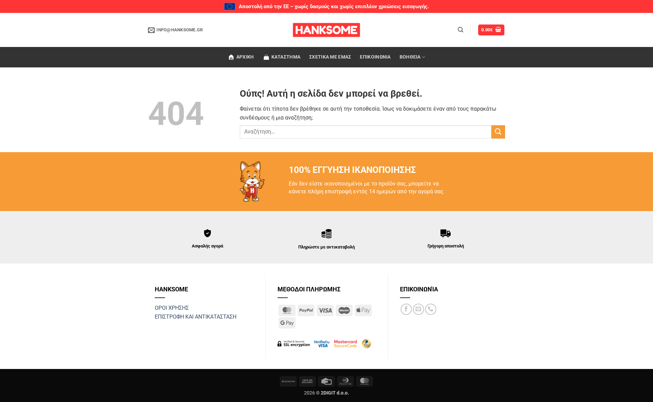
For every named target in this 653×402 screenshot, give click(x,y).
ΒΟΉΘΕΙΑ (410, 57)
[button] (460, 29)
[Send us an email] (418, 309)
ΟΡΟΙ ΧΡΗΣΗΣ (172, 308)
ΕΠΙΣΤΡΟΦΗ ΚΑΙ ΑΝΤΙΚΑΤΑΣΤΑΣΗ (195, 316)
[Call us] (430, 309)
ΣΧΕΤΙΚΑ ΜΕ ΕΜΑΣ (330, 57)
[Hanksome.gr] (326, 30)
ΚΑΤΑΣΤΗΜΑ (286, 57)
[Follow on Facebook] (406, 309)
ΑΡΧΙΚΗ (245, 57)
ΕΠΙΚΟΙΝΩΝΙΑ (375, 57)
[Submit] (498, 132)
